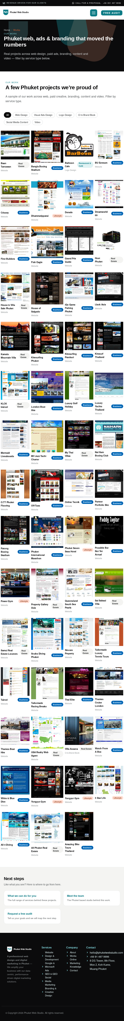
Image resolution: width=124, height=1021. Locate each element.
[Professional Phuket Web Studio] (16, 14)
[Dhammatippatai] (47, 196)
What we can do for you (22, 896)
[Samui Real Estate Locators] (15, 632)
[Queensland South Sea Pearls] (79, 583)
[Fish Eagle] (47, 242)
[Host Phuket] (109, 240)
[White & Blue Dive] (15, 780)
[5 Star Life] (109, 780)
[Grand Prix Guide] (79, 240)
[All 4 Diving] (15, 826)
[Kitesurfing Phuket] (47, 338)
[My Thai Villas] (79, 434)
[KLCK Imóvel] (15, 385)
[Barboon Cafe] (79, 145)
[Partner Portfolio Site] (109, 484)
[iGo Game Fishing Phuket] (79, 286)
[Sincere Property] (79, 632)
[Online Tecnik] (79, 484)
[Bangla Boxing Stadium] (47, 146)
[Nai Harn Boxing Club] (109, 434)
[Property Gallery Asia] (47, 584)
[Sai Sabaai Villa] (109, 583)
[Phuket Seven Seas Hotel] (79, 530)
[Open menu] (93, 12)
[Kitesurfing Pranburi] (79, 336)
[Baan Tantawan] (15, 145)
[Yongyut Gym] (47, 782)
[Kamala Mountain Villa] (15, 336)
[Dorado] (79, 194)
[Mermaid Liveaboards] (15, 434)
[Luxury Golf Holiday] (79, 385)
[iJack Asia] (109, 286)
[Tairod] (15, 681)
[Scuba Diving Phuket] (47, 634)
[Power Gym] (15, 583)
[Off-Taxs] (47, 485)
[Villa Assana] (79, 731)
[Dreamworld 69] (109, 194)
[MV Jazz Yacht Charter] (47, 436)
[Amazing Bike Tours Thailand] (79, 826)
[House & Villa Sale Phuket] (15, 286)
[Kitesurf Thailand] (109, 336)
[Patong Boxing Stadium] (15, 530)
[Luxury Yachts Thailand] (109, 385)
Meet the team (75, 896)
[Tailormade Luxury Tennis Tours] (109, 632)
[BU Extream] (109, 145)
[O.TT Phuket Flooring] (15, 484)
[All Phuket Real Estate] (47, 828)
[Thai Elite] (79, 681)
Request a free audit (20, 913)
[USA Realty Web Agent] (47, 732)
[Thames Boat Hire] (15, 731)
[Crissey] (15, 194)
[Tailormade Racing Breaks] (47, 683)
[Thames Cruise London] (109, 681)
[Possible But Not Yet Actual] (109, 530)
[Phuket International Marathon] (47, 532)
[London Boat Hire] (47, 387)
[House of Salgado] (47, 288)
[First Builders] (15, 240)
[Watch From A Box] (109, 731)
